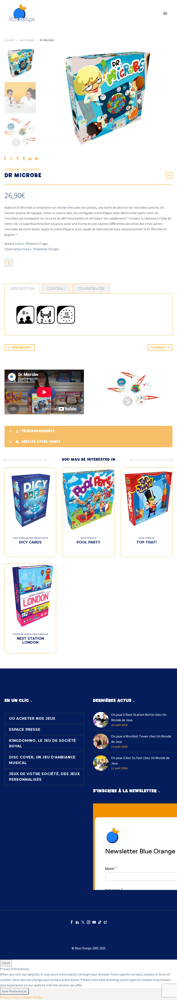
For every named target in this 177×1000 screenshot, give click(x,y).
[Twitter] (83, 922)
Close (6, 963)
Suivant (158, 347)
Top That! (146, 542)
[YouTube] (94, 922)
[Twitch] (105, 922)
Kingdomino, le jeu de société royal (42, 743)
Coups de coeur (22, 634)
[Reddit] (36, 158)
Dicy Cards (30, 542)
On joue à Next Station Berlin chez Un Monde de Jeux (138, 717)
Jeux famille (27, 40)
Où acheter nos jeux (32, 718)
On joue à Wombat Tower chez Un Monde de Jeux (141, 739)
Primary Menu (165, 13)
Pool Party (88, 542)
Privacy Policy (10, 997)
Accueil (9, 40)
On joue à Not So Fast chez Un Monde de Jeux (140, 760)
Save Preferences (14, 991)
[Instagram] (88, 922)
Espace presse (24, 730)
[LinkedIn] (77, 922)
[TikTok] (99, 922)
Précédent (21, 347)
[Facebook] (71, 922)
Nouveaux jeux (38, 538)
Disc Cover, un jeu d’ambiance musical (42, 760)
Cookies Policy (31, 997)
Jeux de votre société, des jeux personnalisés (44, 777)
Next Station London (30, 640)
